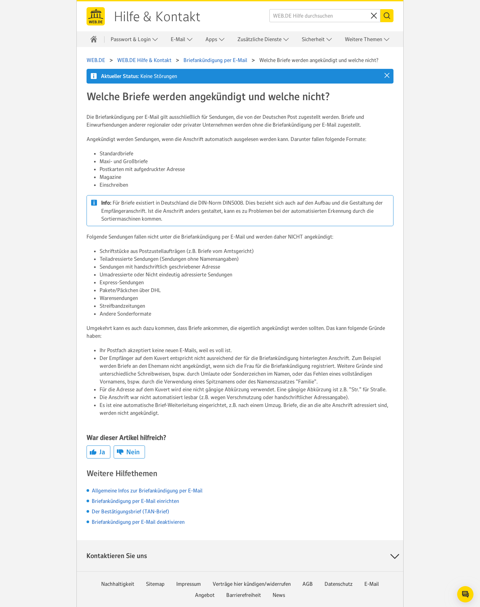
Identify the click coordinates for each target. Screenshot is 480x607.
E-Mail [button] (178, 39)
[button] (387, 75)
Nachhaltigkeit (117, 584)
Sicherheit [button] (314, 39)
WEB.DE (96, 16)
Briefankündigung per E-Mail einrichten (135, 501)
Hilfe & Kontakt (157, 16)
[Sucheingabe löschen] (374, 16)
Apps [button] (211, 39)
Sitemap (155, 584)
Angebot (205, 595)
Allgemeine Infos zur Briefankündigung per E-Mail (147, 490)
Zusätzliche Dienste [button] (260, 39)
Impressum (188, 584)
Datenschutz (339, 584)
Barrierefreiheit (243, 595)
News (279, 595)
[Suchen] (386, 15)
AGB (307, 584)
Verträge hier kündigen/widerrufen (252, 584)
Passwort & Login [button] (131, 39)
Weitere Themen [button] (364, 39)
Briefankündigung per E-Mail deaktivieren (138, 522)
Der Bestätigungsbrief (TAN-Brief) (130, 511)
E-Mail (371, 584)
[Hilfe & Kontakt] (93, 39)
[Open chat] (465, 594)
